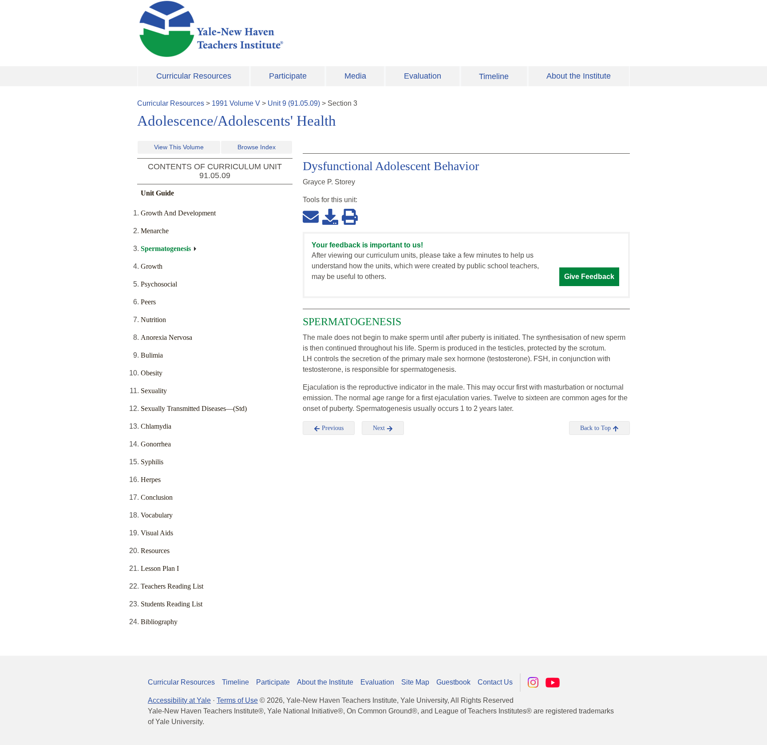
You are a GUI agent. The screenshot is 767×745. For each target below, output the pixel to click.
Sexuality (154, 390)
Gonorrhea (156, 444)
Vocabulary (157, 515)
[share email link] (311, 216)
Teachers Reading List (172, 586)
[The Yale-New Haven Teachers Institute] (299, 29)
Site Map (415, 682)
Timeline (494, 76)
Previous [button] (332, 428)
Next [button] (380, 428)
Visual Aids (157, 533)
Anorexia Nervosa (166, 337)
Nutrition (153, 319)
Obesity (151, 373)
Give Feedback (589, 276)
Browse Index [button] (256, 147)
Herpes (151, 479)
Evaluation (422, 76)
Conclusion (157, 497)
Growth (151, 266)
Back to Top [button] (596, 428)
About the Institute (578, 76)
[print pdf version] (350, 216)
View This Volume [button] (179, 147)
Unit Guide (157, 193)
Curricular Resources (193, 76)
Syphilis (152, 462)
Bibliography (159, 621)
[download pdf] (330, 216)
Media (355, 76)
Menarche (155, 231)
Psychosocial (159, 284)
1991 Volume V (236, 103)
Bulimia (152, 355)
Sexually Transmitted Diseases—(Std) (194, 408)
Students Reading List (171, 604)
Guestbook (453, 682)
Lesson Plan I (160, 568)
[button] (716, 729)
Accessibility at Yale (179, 700)
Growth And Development (178, 213)
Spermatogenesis (166, 248)
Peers (148, 302)
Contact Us (495, 682)
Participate (288, 76)
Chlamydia (156, 426)
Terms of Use (237, 700)
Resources (155, 550)
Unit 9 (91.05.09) (294, 103)
